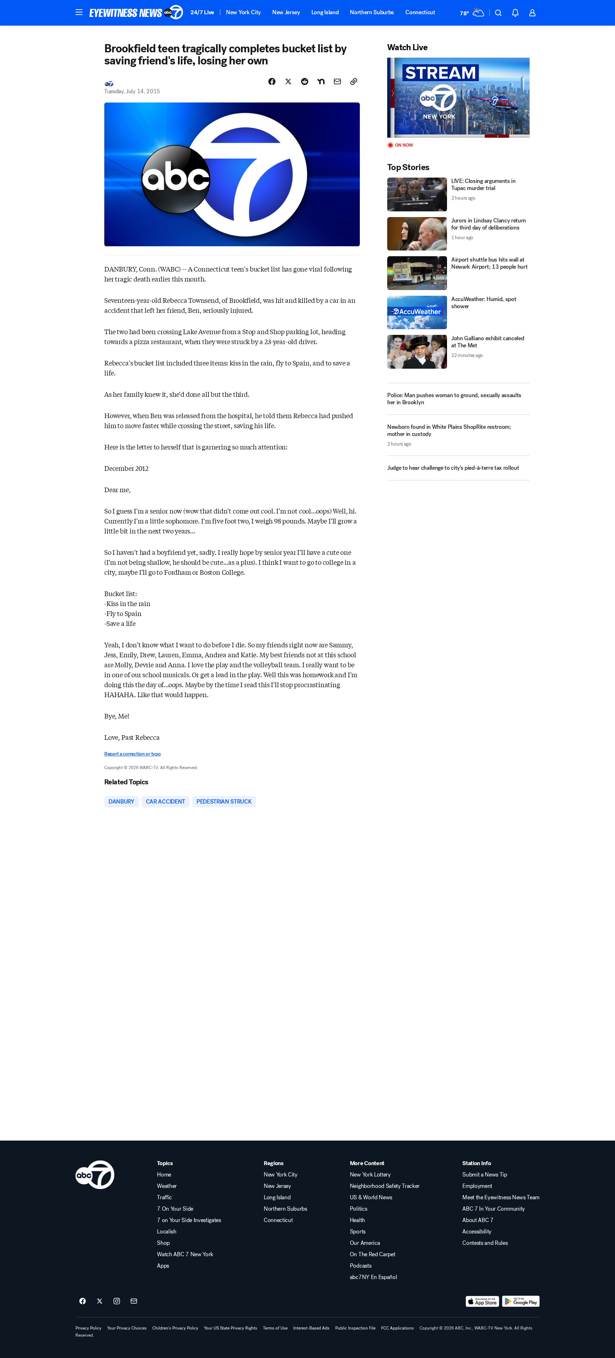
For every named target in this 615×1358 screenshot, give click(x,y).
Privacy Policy (88, 1328)
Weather (167, 1186)
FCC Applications (397, 1328)
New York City (243, 12)
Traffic (164, 1197)
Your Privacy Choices (127, 1328)
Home (164, 1175)
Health (357, 1220)
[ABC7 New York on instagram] (117, 1301)
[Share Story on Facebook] (272, 81)
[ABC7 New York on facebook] (82, 1301)
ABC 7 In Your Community (493, 1209)
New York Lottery (370, 1175)
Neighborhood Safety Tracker (385, 1186)
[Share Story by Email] (337, 81)
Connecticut (420, 12)
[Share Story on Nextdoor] (321, 81)
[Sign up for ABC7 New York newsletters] (134, 1301)
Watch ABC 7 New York (185, 1254)
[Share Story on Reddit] (305, 81)
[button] (79, 12)
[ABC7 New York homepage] (136, 13)
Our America (365, 1243)
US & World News (371, 1197)
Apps (163, 1266)
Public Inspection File (355, 1328)
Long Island (324, 12)
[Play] (458, 98)
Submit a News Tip (484, 1175)
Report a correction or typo (132, 754)
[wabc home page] (94, 1174)
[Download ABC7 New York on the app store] (483, 1301)
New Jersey (286, 12)
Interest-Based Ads (311, 1328)
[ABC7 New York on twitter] (100, 1301)
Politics (358, 1209)
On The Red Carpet (372, 1254)
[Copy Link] (354, 81)
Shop (163, 1243)
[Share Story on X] (288, 81)
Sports (358, 1232)
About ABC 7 (477, 1220)
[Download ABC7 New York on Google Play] (521, 1301)
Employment (477, 1186)
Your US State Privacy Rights (230, 1328)
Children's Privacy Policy (175, 1328)
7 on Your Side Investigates (189, 1220)
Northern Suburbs (372, 12)
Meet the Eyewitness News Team (501, 1197)
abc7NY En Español (373, 1277)
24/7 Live (202, 12)
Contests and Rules (485, 1243)
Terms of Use (275, 1328)
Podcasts (360, 1266)
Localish (166, 1232)
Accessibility (477, 1232)
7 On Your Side (175, 1209)
